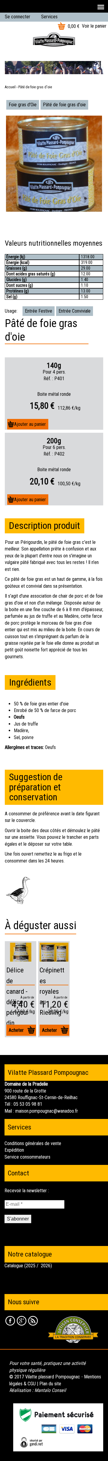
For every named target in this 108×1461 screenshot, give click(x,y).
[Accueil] (54, 39)
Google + (21, 1320)
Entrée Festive (38, 311)
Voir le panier (94, 26)
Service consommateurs (27, 1157)
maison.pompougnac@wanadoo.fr (46, 1111)
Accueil (10, 87)
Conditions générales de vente (32, 1143)
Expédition (14, 1150)
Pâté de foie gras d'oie (64, 105)
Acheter (16, 1030)
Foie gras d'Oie (23, 105)
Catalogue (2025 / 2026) (28, 1266)
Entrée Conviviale (74, 311)
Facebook (10, 1320)
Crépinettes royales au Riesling (52, 991)
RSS (33, 1320)
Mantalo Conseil (50, 1390)
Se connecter (17, 17)
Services (49, 17)
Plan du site (50, 1384)
